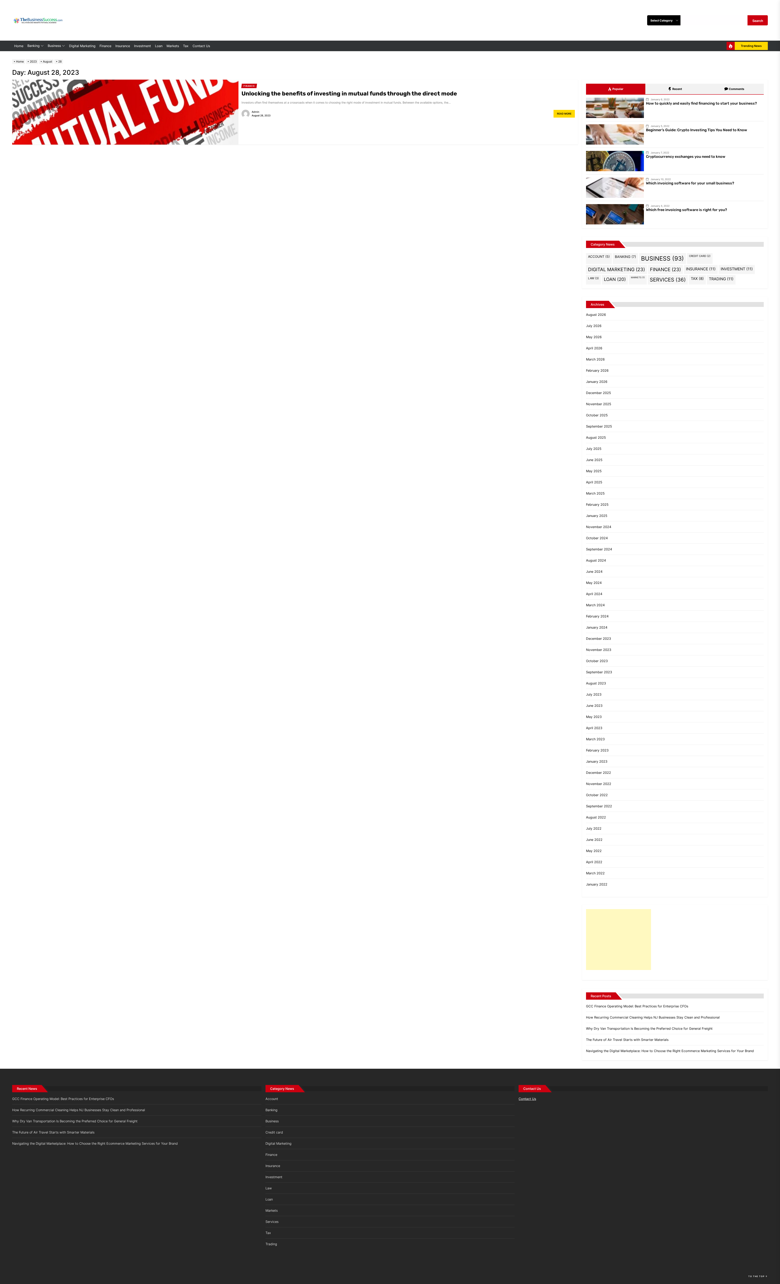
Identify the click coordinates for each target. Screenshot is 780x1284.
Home (18, 46)
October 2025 (597, 415)
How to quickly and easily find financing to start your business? (701, 103)
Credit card (700, 256)
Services (668, 280)
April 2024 (594, 594)
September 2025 (599, 426)
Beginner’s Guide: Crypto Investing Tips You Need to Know (696, 130)
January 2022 (596, 884)
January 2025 (596, 516)
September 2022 (599, 806)
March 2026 (595, 359)
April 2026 (594, 348)
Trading (721, 278)
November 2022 (598, 784)
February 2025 (597, 504)
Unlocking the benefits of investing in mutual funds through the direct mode (349, 93)
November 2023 (598, 650)
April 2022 (594, 862)
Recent (677, 89)
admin (255, 111)
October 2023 (597, 661)
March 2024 (595, 605)
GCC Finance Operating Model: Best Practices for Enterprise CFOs (637, 1006)
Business (54, 46)
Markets (173, 46)
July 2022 (593, 828)
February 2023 (597, 750)
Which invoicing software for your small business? (690, 183)
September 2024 (599, 549)
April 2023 (594, 728)
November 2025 (598, 404)
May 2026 (594, 337)
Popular (617, 89)
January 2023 (596, 761)
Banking (33, 46)
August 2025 (596, 437)
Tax (185, 46)
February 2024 (597, 616)
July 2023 (593, 694)
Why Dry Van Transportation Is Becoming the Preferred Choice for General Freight (649, 1028)
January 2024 (596, 627)
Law (593, 278)
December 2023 (598, 639)
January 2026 (596, 382)
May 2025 (594, 471)
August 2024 (596, 560)
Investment (142, 46)
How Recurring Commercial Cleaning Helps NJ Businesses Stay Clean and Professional (653, 1017)
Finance (105, 46)
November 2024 (598, 527)
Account (599, 256)
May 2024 (594, 583)
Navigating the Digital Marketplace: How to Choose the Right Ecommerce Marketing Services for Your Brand (670, 1051)
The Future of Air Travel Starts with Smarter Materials (627, 1040)
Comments (736, 89)
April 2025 (594, 482)
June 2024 (594, 571)
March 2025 (595, 493)
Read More (564, 113)
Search (757, 21)
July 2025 (593, 449)
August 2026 (596, 315)
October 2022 (597, 795)
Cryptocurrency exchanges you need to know (685, 156)
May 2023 (594, 717)
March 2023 (595, 739)
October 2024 (597, 538)
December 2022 (598, 773)
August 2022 (596, 817)
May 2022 (594, 851)
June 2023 (594, 706)
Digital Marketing (82, 46)
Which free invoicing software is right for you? (686, 210)
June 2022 (594, 840)
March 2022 (595, 873)
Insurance (122, 46)
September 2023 (599, 672)
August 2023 (596, 683)
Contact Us (201, 46)
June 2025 (594, 460)
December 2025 (598, 393)
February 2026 (597, 370)
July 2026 (593, 326)
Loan (158, 46)
